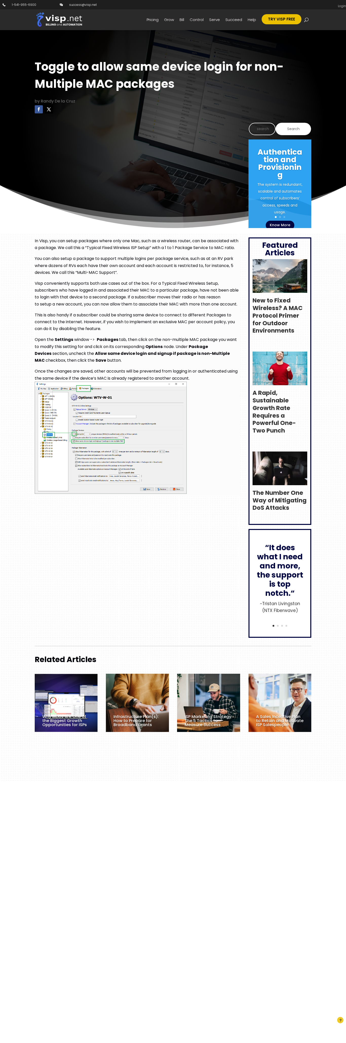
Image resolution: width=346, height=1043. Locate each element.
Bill (182, 19)
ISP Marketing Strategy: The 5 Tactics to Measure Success (208, 721)
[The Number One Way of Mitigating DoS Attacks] (280, 481)
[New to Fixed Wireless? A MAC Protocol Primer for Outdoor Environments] (280, 289)
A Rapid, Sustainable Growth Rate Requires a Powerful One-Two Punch (274, 412)
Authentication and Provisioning (280, 163)
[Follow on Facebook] (39, 109)
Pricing (153, 19)
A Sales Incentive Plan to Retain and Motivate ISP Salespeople (279, 721)
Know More (280, 225)
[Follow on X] (49, 109)
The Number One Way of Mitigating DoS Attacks (279, 500)
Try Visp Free (281, 19)
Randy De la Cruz (58, 101)
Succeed (233, 19)
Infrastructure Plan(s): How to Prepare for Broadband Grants (136, 721)
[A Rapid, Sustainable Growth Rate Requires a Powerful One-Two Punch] (280, 382)
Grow (169, 19)
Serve (214, 19)
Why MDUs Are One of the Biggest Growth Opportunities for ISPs (64, 721)
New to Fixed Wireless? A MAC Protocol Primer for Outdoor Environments (278, 315)
